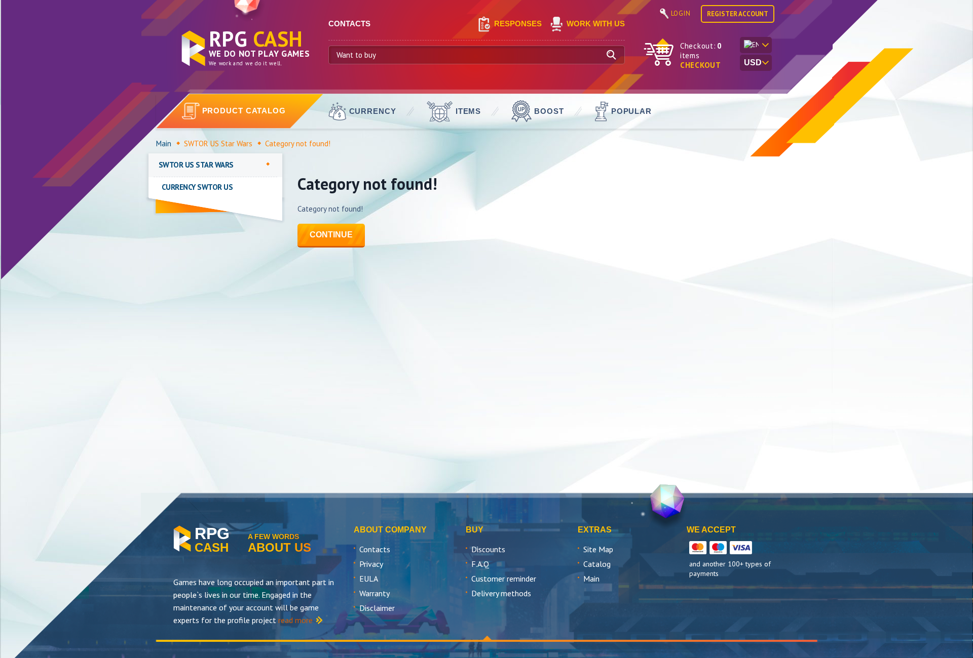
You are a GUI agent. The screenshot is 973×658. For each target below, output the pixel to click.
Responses (518, 23)
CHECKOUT (700, 65)
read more (295, 620)
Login (681, 13)
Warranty (374, 593)
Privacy (371, 564)
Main (163, 143)
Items (468, 111)
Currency (372, 111)
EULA (368, 578)
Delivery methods (501, 593)
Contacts (374, 549)
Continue (331, 234)
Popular (631, 111)
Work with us (596, 23)
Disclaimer (377, 608)
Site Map (598, 549)
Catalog (597, 564)
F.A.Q (480, 564)
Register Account (737, 14)
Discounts (488, 549)
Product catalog (244, 110)
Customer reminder (503, 578)
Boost (549, 111)
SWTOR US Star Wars (218, 143)
